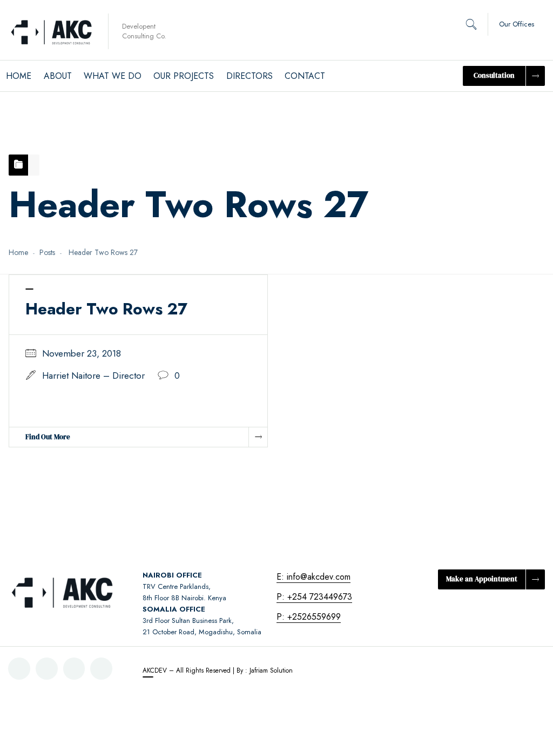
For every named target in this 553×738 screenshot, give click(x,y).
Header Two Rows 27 (106, 308)
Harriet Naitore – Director (93, 375)
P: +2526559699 (308, 616)
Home (18, 252)
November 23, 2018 (81, 353)
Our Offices (516, 24)
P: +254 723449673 (314, 597)
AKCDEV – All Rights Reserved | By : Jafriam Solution (218, 670)
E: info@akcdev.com (313, 577)
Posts (47, 252)
